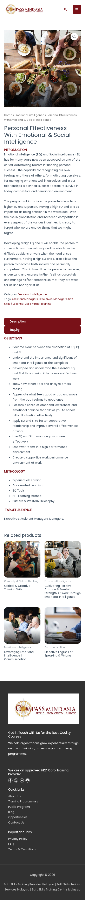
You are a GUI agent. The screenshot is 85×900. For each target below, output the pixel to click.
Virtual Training (42, 304)
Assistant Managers (25, 299)
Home (8, 115)
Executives (45, 299)
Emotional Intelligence (29, 115)
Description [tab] (18, 321)
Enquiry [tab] (15, 330)
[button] (65, 9)
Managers (60, 299)
